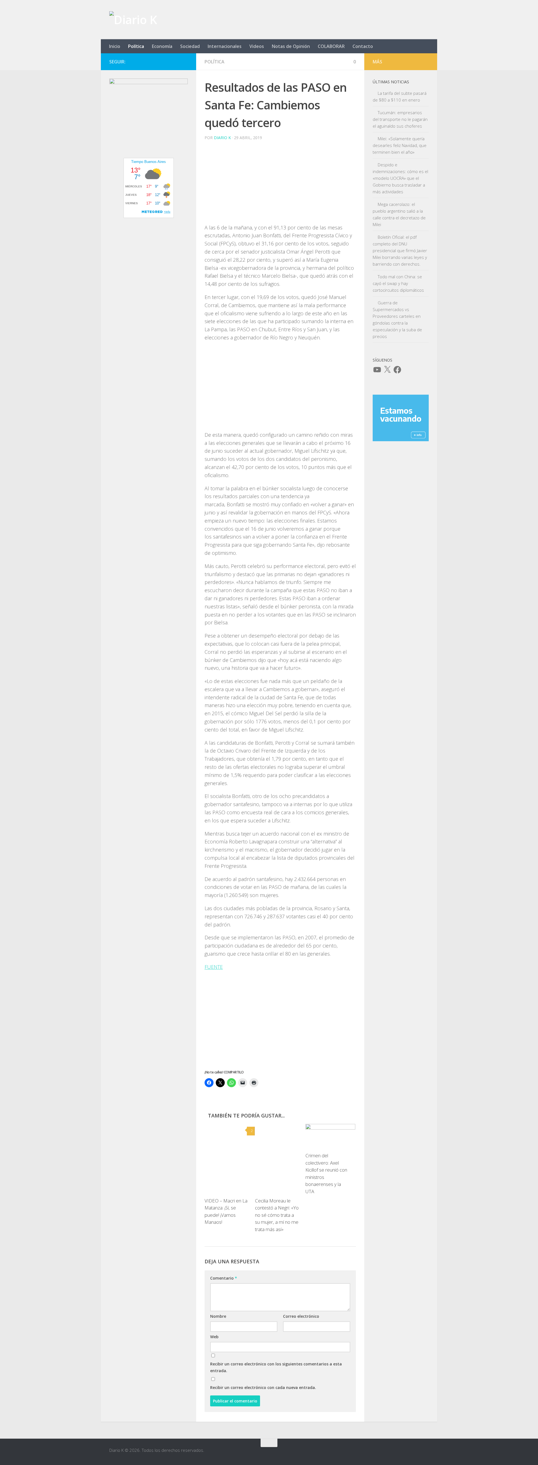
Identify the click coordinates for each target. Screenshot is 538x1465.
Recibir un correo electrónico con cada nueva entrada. (263, 1387)
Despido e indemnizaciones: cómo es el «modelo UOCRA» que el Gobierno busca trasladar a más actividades (400, 178)
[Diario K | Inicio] (133, 19)
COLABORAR (331, 46)
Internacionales (225, 46)
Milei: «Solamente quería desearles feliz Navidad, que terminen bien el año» (399, 145)
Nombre (218, 1316)
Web (214, 1336)
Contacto (363, 46)
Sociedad (190, 46)
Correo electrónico (301, 1316)
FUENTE (214, 966)
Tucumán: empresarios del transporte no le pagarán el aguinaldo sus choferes (400, 119)
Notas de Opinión (291, 46)
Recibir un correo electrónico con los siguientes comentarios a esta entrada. (276, 1367)
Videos (256, 46)
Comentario (223, 1278)
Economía (162, 46)
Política (136, 46)
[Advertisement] (280, 184)
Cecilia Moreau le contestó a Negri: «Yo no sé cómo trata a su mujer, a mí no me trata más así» (277, 1214)
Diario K (222, 137)
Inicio (114, 46)
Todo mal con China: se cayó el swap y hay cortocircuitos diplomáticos (398, 283)
